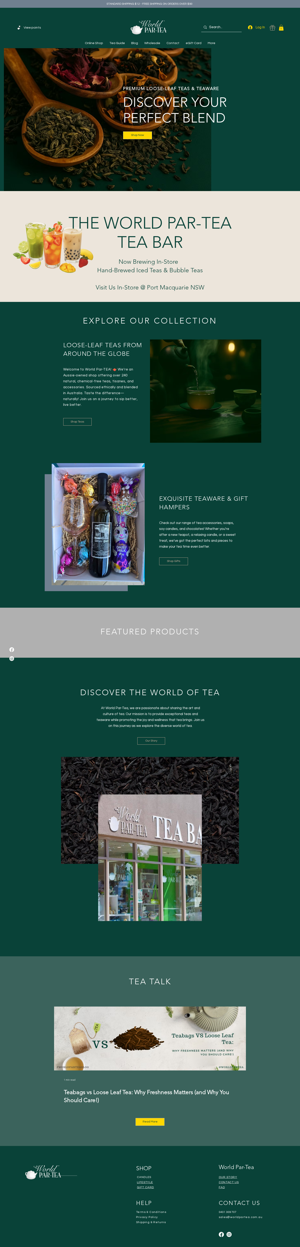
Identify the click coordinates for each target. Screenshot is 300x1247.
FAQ (222, 1187)
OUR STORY (228, 1177)
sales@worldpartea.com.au (241, 1217)
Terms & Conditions (151, 1212)
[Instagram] (11, 658)
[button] (281, 28)
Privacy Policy (147, 1217)
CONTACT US (229, 1182)
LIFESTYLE (145, 1182)
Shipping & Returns (151, 1222)
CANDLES (144, 1177)
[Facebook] (11, 649)
